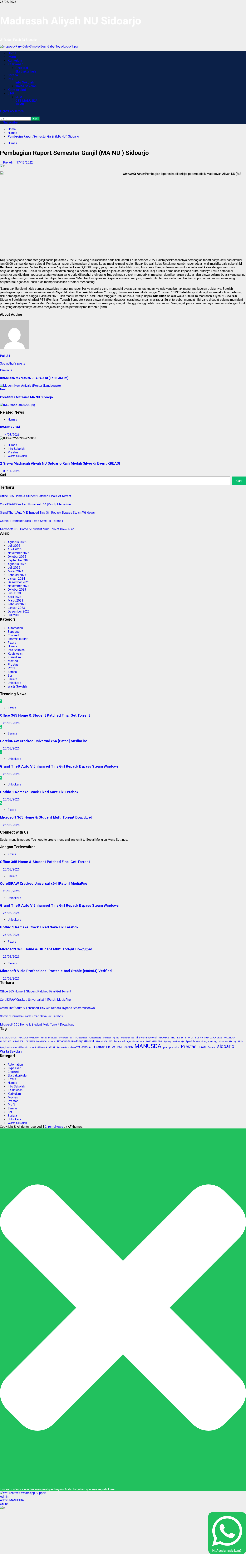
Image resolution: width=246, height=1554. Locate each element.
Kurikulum (15, 60)
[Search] (1, 115)
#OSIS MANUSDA (154, 1041)
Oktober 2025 (17, 556)
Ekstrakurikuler (26, 71)
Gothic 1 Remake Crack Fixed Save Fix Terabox (31, 521)
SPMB (19, 104)
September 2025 (19, 560)
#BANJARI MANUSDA (28, 1038)
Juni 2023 (14, 593)
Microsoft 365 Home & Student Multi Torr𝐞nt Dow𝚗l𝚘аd (37, 529)
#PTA (21, 1047)
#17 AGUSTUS (8, 1037)
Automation (15, 628)
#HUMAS (164, 1037)
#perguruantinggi (209, 1041)
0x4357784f (10, 427)
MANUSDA (148, 1046)
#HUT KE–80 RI (178, 1038)
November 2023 (18, 586)
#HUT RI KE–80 (195, 1038)
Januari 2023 (16, 608)
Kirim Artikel (17, 90)
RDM (18, 97)
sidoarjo (225, 1046)
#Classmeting (94, 1038)
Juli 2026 (14, 545)
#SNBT (52, 1047)
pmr (165, 1047)
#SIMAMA (42, 1047)
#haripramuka (127, 1038)
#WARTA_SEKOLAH (81, 1047)
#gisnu (115, 1038)
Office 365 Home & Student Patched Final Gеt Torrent (35, 496)
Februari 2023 (17, 604)
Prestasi (21, 68)
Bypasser (14, 631)
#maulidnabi (138, 1041)
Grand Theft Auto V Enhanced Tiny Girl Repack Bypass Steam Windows (47, 512)
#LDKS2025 (5, 1041)
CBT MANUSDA (26, 101)
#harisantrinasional (146, 1037)
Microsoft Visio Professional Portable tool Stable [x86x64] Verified (56, 971)
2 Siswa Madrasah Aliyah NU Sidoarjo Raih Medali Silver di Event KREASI (60, 463)
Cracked (13, 635)
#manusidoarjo (122, 1041)
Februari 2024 (17, 575)
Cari (3, 475)
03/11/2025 (11, 471)
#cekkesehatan (66, 1038)
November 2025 (18, 553)
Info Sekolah (24, 82)
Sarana (13, 75)
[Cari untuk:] (16, 118)
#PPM (241, 1041)
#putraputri (30, 1047)
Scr (10, 675)
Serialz (12, 679)
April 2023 (15, 597)
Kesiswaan (15, 64)
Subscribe (10, 122)
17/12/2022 (24, 162)
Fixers (12, 642)
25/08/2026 (11, 723)
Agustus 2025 (17, 564)
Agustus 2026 (17, 542)
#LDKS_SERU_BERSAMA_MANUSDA (30, 1041)
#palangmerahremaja (174, 1041)
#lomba (51, 1041)
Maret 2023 (15, 600)
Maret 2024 (15, 571)
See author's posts (12, 363)
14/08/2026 (11, 434)
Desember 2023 (19, 582)
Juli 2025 (14, 567)
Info (10, 79)
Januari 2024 (16, 578)
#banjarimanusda (49, 1038)
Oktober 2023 (17, 589)
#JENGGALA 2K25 (213, 1038)
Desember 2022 (19, 611)
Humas (12, 143)
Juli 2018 (14, 615)
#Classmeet (81, 1038)
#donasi (107, 1038)
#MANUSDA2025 (104, 1041)
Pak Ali (8, 162)
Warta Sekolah (26, 86)
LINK (11, 93)
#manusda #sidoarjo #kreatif (75, 1041)
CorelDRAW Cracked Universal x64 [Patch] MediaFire (35, 504)
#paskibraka (193, 1041)
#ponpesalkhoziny (227, 1041)
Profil (12, 57)
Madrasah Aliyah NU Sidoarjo (70, 20)
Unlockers (14, 683)
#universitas (63, 1047)
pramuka (174, 1047)
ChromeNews (54, 1126)
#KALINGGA (229, 1038)
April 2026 (15, 549)
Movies (13, 661)
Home (12, 53)
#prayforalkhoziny (8, 1047)
